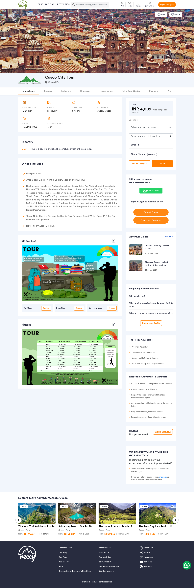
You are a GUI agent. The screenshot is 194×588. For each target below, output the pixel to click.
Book (162, 164)
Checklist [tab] (85, 91)
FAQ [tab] (169, 91)
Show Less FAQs (151, 323)
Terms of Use (105, 557)
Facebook (148, 548)
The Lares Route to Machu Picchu (119, 526)
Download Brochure (151, 220)
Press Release (105, 548)
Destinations (46, 4)
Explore (46, 308)
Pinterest (148, 567)
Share (162, 14)
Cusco (24, 14)
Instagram (148, 557)
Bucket (177, 14)
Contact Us (104, 553)
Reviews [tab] (153, 91)
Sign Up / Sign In (167, 5)
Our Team (63, 557)
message (163, 477)
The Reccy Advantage (109, 567)
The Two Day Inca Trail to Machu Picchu (163, 526)
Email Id (135, 145)
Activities (63, 4)
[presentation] (18, 520)
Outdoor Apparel (106, 571)
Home (16, 14)
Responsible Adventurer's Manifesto (75, 571)
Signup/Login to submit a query (147, 202)
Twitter (147, 553)
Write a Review (163, 432)
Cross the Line (65, 548)
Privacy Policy (105, 562)
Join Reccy (63, 562)
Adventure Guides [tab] (131, 91)
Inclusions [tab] (66, 91)
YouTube (148, 562)
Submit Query (151, 212)
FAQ (61, 567)
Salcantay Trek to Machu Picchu (77, 526)
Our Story (63, 553)
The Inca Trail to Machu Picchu (36, 526)
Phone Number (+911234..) (144, 154)
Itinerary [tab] (48, 91)
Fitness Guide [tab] (106, 91)
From (43, 534)
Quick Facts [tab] (29, 91)
